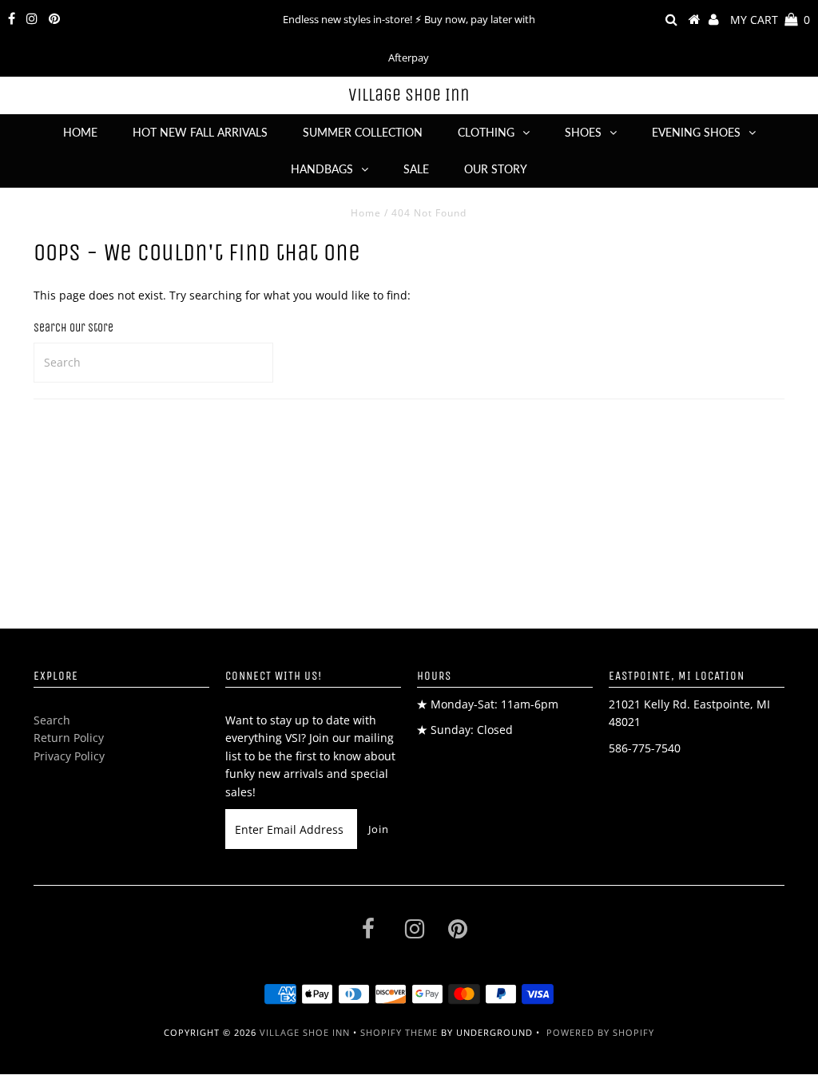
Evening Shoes (696, 132)
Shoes (583, 132)
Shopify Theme (399, 1032)
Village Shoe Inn (409, 95)
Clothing (486, 132)
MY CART (770, 19)
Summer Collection (363, 132)
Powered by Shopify (600, 1032)
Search (52, 720)
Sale (416, 169)
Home (80, 132)
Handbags (322, 169)
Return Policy (69, 737)
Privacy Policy (69, 756)
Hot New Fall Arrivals (200, 132)
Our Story (495, 169)
